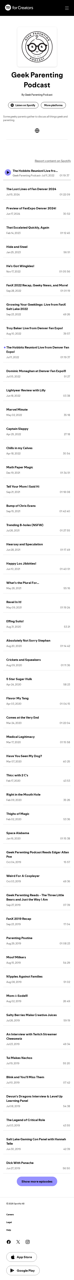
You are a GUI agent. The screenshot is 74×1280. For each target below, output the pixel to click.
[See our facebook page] (8, 1242)
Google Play (26, 1270)
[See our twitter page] (18, 1242)
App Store (24, 1257)
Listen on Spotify (25, 105)
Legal (9, 1222)
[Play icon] (8, 172)
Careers (10, 1214)
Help (8, 1230)
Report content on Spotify (53, 161)
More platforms (53, 105)
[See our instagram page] (27, 1242)
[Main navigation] (67, 8)
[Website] (37, 130)
